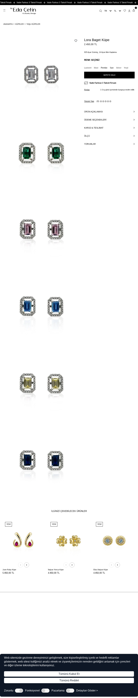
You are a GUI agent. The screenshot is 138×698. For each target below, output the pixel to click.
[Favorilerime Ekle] (41, 523)
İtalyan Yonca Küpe (56, 570)
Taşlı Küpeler (33, 24)
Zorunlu (8, 690)
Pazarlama (57, 690)
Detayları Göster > (87, 690)
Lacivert (87, 68)
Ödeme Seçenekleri (95, 120)
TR (105, 11)
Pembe (104, 68)
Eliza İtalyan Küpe (100, 570)
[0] (134, 10)
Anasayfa (8, 24)
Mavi (96, 68)
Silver (118, 68)
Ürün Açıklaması (93, 112)
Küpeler (19, 24)
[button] (20, 564)
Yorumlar (90, 144)
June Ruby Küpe (9, 570)
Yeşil (126, 68)
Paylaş (87, 90)
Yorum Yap (89, 101)
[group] (41, 76)
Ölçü (87, 136)
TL (115, 11)
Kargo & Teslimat (93, 128)
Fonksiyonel (32, 690)
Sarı (112, 68)
